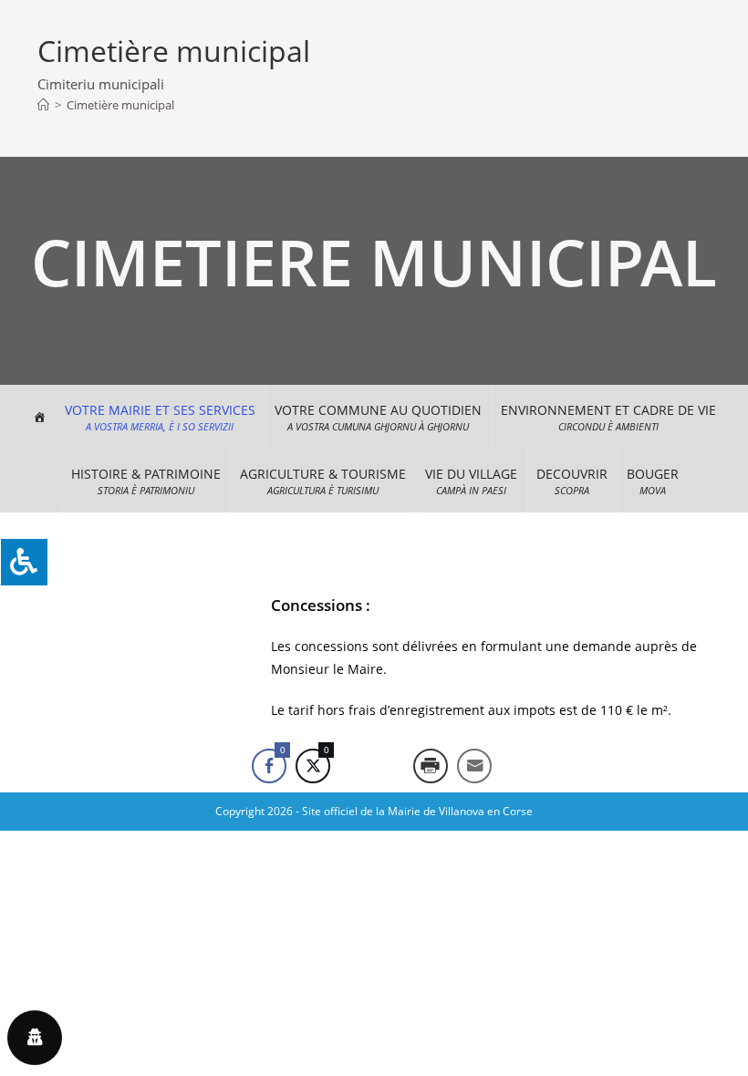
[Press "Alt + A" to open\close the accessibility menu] (23, 561)
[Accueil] (43, 105)
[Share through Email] (474, 766)
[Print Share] (430, 766)
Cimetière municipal (120, 105)
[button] (160, 417)
